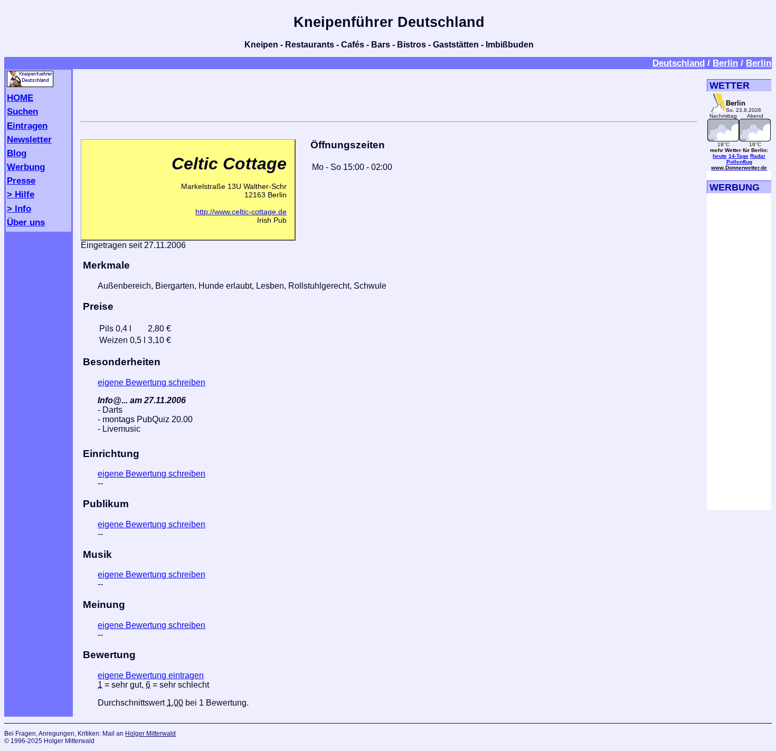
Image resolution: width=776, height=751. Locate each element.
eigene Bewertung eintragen (151, 675)
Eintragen (27, 125)
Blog (16, 153)
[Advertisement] (389, 93)
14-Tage (738, 156)
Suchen (22, 111)
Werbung (26, 166)
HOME (20, 97)
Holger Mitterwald (150, 733)
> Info (19, 208)
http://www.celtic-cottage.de (241, 211)
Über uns (26, 222)
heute (720, 156)
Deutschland (678, 63)
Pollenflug (739, 162)
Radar (757, 156)
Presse (21, 180)
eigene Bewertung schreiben (151, 382)
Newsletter (29, 139)
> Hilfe (20, 194)
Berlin (725, 63)
